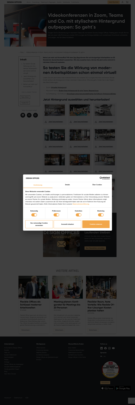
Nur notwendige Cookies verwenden (39, 224)
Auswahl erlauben (67, 224)
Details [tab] (67, 184)
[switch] (56, 214)
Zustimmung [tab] (38, 185)
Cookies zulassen (96, 224)
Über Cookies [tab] (97, 184)
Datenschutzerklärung (81, 204)
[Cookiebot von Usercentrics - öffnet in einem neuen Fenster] (101, 178)
